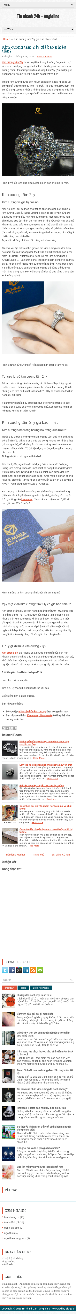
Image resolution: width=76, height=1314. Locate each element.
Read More (38, 758)
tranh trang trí (11, 1217)
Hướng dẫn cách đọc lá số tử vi (34, 995)
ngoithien (9, 1233)
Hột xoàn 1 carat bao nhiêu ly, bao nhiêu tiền (41, 1107)
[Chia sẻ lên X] (11, 728)
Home (6, 39)
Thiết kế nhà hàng (13, 1258)
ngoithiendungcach (15, 1238)
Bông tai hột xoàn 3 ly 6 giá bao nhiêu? (38, 1148)
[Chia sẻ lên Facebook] (15, 728)
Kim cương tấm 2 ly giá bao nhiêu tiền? (34, 49)
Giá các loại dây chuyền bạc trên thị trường (41, 785)
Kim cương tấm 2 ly (12, 62)
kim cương (27, 499)
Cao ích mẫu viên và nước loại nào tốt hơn (40, 1166)
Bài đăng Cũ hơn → (62, 854)
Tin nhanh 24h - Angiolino (38, 15)
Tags (23, 988)
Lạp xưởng (9, 1261)
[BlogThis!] (7, 728)
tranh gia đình (11, 1227)
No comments (44, 56)
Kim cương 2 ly (10, 652)
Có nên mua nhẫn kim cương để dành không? (42, 1089)
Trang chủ (38, 854)
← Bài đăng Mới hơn (14, 854)
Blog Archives (41, 988)
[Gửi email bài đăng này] (4, 728)
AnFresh (8, 1264)
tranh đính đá (11, 1222)
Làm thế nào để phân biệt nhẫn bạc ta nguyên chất (45, 764)
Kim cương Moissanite (39, 715)
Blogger (70, 1308)
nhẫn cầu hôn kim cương (32, 711)
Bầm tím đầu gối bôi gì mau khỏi (35, 1013)
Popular (9, 988)
